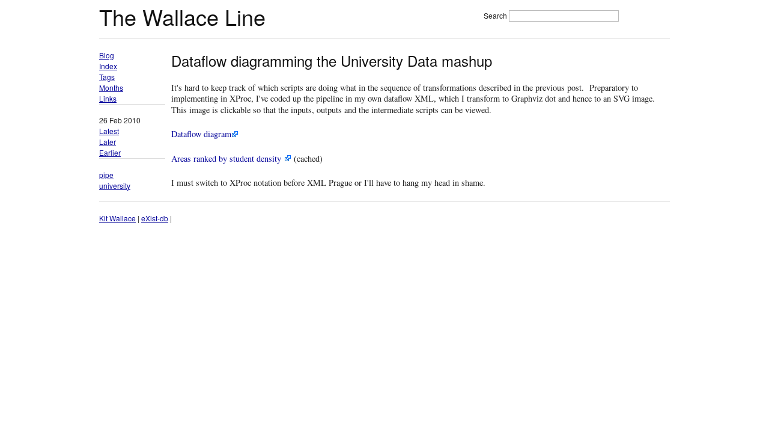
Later (107, 142)
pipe (106, 175)
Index (108, 66)
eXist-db (154, 218)
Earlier (110, 152)
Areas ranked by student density (227, 158)
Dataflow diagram (201, 134)
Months (111, 87)
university (114, 185)
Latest (109, 131)
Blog (106, 55)
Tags (107, 77)
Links (108, 98)
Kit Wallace (117, 218)
